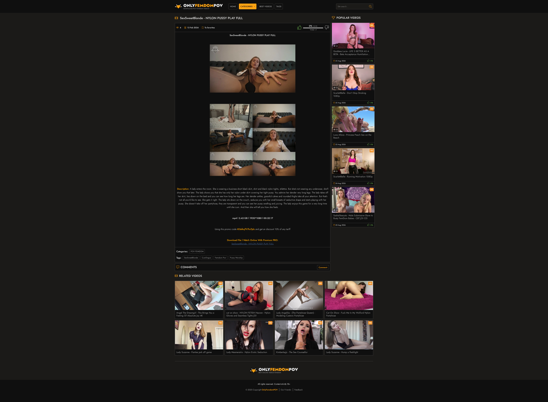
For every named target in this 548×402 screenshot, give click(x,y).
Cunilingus (206, 257)
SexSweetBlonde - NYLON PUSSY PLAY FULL (252, 243)
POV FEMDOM (197, 251)
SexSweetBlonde (191, 257)
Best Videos (265, 6)
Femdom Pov (220, 257)
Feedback (298, 389)
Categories (246, 6)
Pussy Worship (236, 257)
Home (233, 6)
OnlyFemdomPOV (270, 389)
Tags (278, 6)
